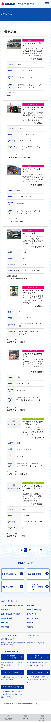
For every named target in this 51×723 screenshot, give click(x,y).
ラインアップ (31, 614)
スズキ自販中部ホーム (9, 601)
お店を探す (31, 605)
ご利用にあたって (33, 635)
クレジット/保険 (32, 618)
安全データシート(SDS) (9, 635)
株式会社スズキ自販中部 (26, 4)
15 (20, 550)
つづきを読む (36, 59)
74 (41, 550)
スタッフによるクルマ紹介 (10, 614)
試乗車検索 (5, 627)
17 (30, 550)
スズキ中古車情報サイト (11, 687)
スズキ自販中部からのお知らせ (12, 605)
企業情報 (30, 622)
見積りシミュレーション (37, 657)
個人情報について (7, 639)
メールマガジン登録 (11, 672)
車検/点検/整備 (6, 618)
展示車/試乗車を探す (34, 610)
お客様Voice (5, 610)
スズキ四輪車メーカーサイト (11, 657)
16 (25, 550)
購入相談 (4, 622)
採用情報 (30, 627)
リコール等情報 (36, 672)
